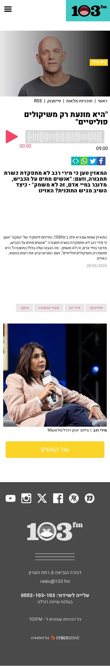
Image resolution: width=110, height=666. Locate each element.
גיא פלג (99, 62)
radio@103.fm (55, 581)
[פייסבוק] (101, 161)
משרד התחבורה (48, 307)
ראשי (102, 101)
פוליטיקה (96, 307)
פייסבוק (54, 101)
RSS (38, 101)
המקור (24, 307)
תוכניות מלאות (79, 101)
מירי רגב (74, 307)
